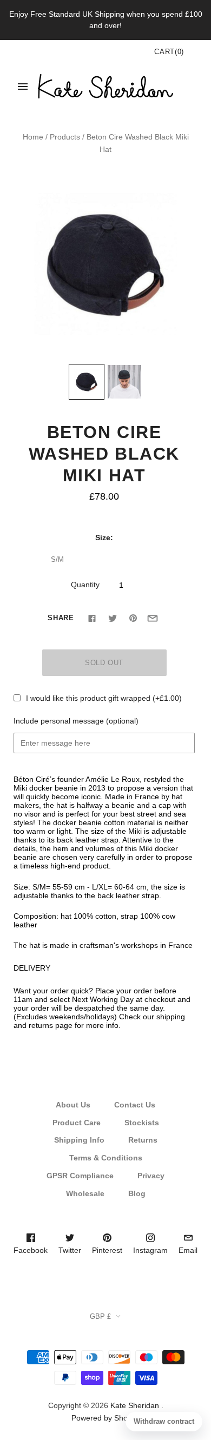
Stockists (141, 1122)
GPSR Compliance (80, 1175)
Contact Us (134, 1104)
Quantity (85, 584)
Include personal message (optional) (76, 720)
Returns (142, 1140)
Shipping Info (79, 1140)
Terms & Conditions (105, 1157)
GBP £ (100, 1316)
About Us (73, 1104)
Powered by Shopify (105, 1418)
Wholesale (85, 1193)
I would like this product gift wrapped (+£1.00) (104, 698)
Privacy (150, 1175)
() (169, 52)
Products (65, 136)
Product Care (76, 1122)
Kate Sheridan (134, 1405)
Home (33, 136)
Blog (137, 1193)
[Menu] (22, 86)
